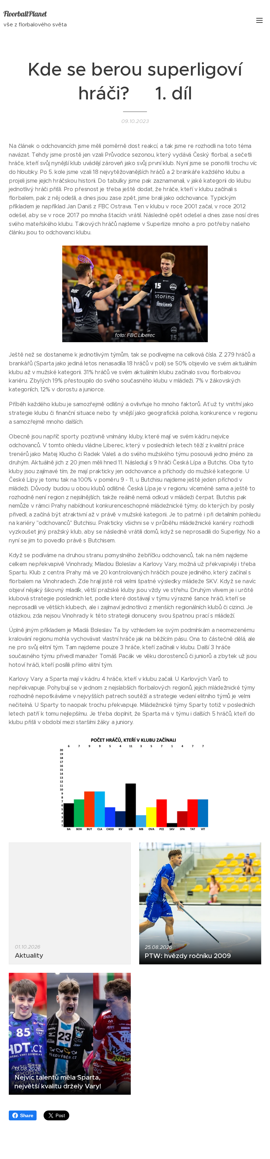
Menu (259, 20)
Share (26, 1115)
